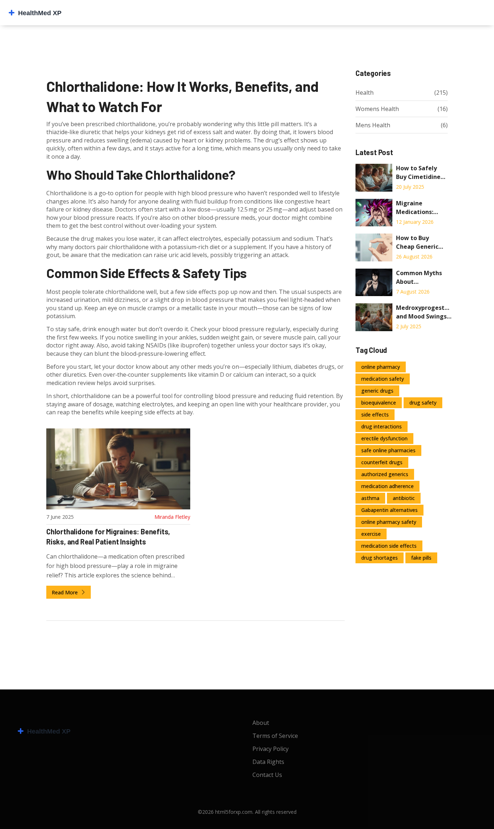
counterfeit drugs (382, 462)
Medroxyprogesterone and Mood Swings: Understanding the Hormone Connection (423, 312)
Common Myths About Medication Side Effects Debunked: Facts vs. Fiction (422, 277)
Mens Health (372, 125)
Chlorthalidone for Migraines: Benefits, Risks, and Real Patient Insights (108, 536)
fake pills (421, 557)
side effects (375, 414)
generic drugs (377, 390)
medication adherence (387, 486)
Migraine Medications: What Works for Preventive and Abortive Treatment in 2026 (419, 207)
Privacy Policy (270, 749)
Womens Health (377, 109)
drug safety (422, 402)
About (260, 723)
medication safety (382, 378)
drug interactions (381, 426)
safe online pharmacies (388, 450)
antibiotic (404, 498)
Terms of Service (275, 736)
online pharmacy (380, 366)
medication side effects (389, 545)
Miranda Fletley (172, 516)
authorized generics (384, 474)
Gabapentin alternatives (389, 510)
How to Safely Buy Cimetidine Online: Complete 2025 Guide (421, 172)
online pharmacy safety (388, 521)
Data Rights (268, 762)
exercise (371, 533)
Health (364, 93)
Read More (65, 592)
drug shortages (379, 557)
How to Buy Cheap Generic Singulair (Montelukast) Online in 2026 (417, 242)
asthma (370, 498)
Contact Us (267, 775)
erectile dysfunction (384, 438)
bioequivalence (378, 402)
